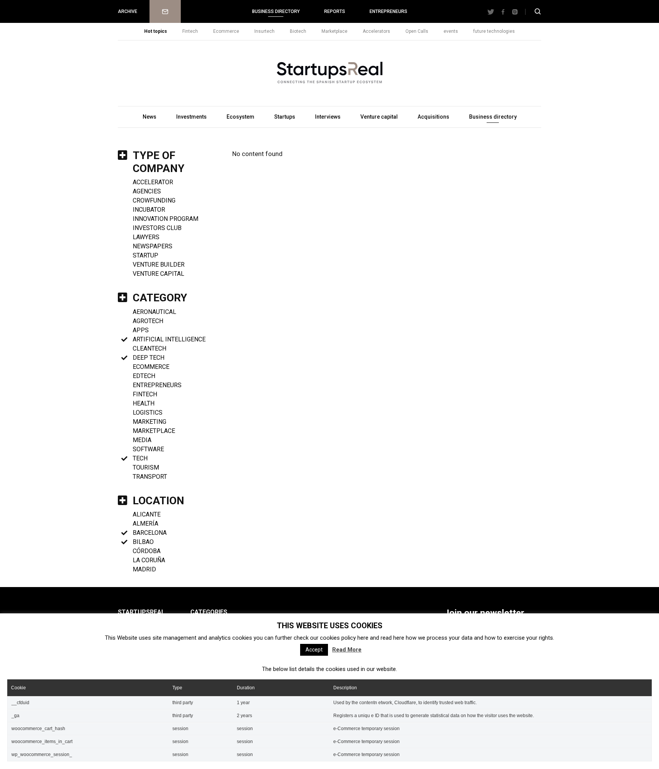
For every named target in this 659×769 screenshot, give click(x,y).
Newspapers (152, 246)
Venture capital (379, 117)
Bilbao (143, 541)
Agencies (147, 191)
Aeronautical (154, 311)
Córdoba (147, 551)
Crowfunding (154, 200)
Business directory (276, 11)
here (362, 637)
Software (148, 449)
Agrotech (148, 321)
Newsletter (165, 11)
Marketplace (334, 31)
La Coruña (149, 560)
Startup (145, 255)
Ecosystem (240, 117)
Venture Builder (159, 264)
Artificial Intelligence (169, 339)
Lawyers (146, 237)
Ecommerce (226, 31)
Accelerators (376, 31)
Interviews (328, 117)
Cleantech (149, 348)
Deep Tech (148, 357)
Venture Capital (158, 273)
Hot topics (155, 31)
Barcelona (150, 532)
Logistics (147, 412)
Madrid (144, 569)
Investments (191, 117)
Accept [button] (314, 650)
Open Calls (416, 31)
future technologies (494, 31)
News (149, 117)
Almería (145, 523)
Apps (141, 330)
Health (143, 403)
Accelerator (153, 182)
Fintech (190, 31)
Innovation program (165, 218)
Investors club (157, 228)
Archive (127, 11)
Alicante (147, 514)
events (451, 31)
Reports (334, 11)
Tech (140, 458)
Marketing (149, 421)
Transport (150, 476)
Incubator (149, 209)
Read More (347, 649)
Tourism (146, 467)
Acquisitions (433, 117)
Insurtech (264, 31)
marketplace (154, 430)
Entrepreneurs (388, 11)
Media (142, 440)
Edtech (144, 376)
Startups (284, 117)
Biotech (298, 31)
